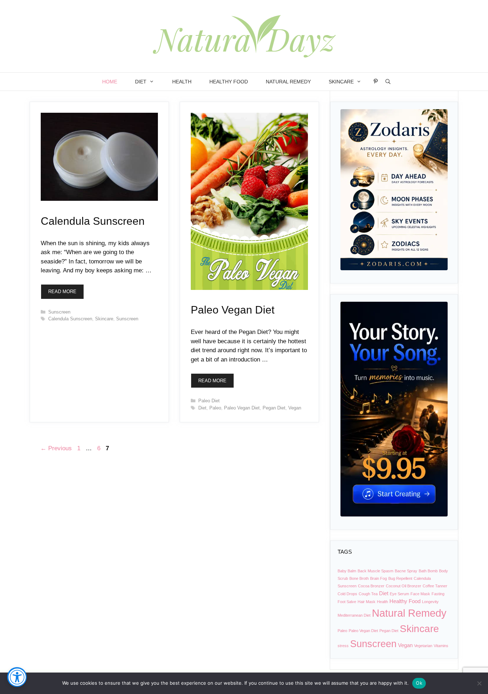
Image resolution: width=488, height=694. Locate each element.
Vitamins (441, 646)
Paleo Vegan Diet (232, 310)
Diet (140, 81)
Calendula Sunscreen (93, 221)
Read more (62, 291)
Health (181, 81)
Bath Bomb (428, 571)
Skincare (341, 81)
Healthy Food (228, 81)
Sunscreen (59, 312)
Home (109, 81)
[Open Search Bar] (388, 82)
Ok (419, 683)
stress (343, 646)
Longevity (430, 602)
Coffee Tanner (435, 586)
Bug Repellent (400, 578)
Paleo (215, 408)
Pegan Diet (274, 408)
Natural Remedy (288, 81)
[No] (479, 683)
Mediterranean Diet (354, 615)
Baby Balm (347, 571)
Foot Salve (347, 602)
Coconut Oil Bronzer (403, 586)
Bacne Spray (406, 571)
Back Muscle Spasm (375, 571)
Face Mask (420, 594)
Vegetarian (423, 646)
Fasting (438, 594)
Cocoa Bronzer (371, 586)
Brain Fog (378, 578)
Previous (56, 448)
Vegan (294, 408)
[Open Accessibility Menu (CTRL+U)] (17, 677)
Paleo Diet (209, 400)
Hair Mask (366, 602)
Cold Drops (347, 594)
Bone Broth (359, 578)
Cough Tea (368, 594)
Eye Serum (399, 594)
